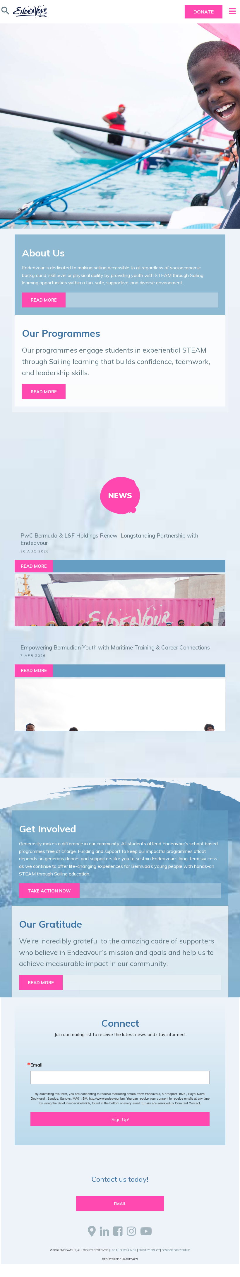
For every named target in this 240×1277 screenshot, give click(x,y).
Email (36, 1064)
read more (41, 982)
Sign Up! (120, 1119)
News (120, 495)
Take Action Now (49, 891)
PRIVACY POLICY (149, 1250)
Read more (44, 300)
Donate (203, 12)
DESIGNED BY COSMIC (176, 1250)
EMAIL (120, 1203)
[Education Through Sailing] (30, 11)
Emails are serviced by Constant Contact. (171, 1103)
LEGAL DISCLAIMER (123, 1250)
